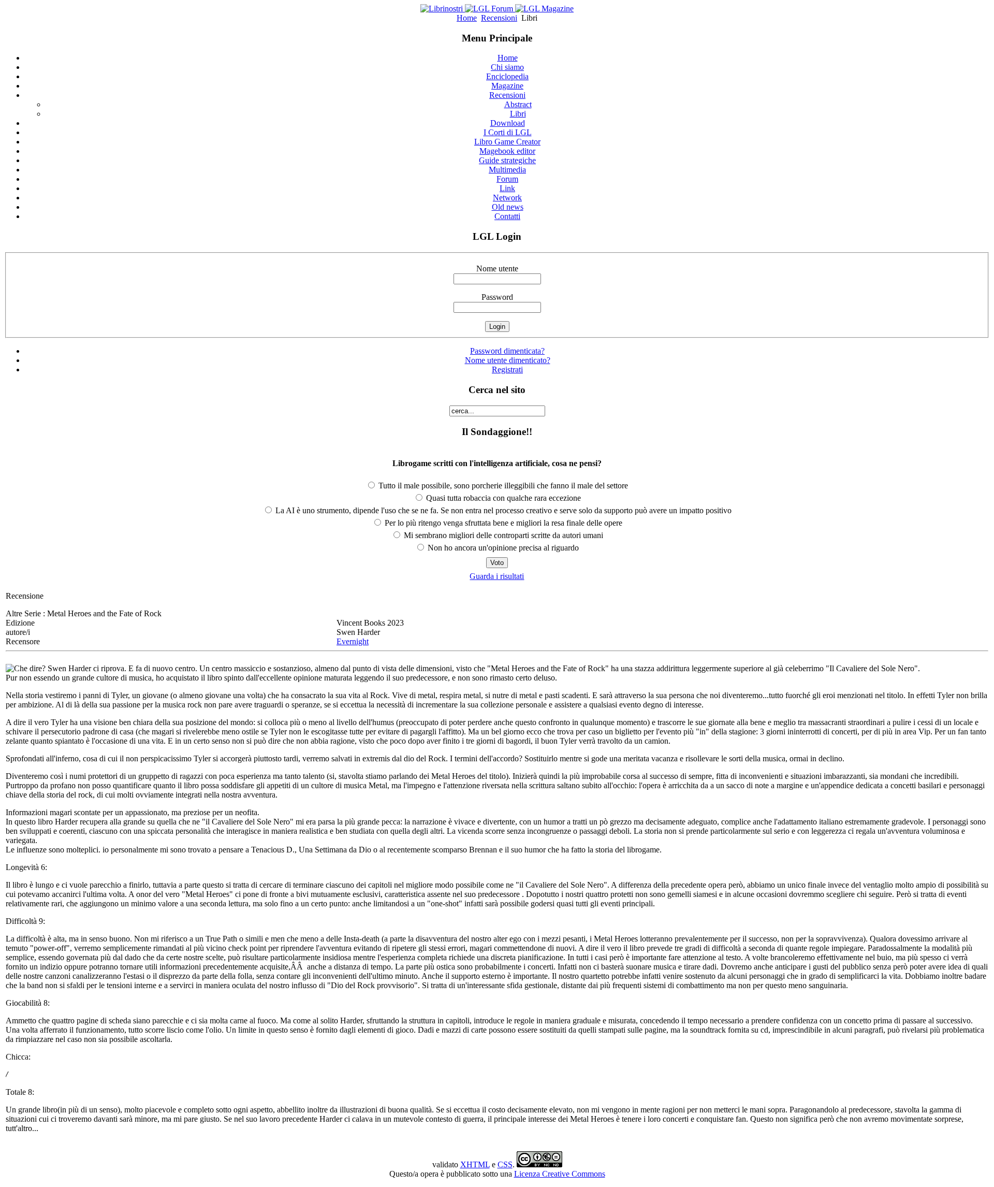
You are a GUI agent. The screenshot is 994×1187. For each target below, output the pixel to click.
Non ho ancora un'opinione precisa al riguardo (502, 547)
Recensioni (499, 17)
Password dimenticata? (507, 350)
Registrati (507, 369)
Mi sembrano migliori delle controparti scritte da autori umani (502, 535)
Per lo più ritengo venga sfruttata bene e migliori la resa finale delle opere (502, 522)
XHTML (475, 1164)
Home (467, 17)
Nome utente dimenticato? (507, 360)
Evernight (353, 641)
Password (497, 297)
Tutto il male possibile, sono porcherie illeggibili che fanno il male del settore (502, 485)
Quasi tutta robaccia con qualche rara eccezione (502, 498)
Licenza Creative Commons (559, 1173)
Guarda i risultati (497, 576)
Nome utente (497, 268)
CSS (505, 1164)
